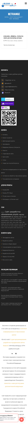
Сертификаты (6, 144)
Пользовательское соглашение (11, 179)
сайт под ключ (6, 225)
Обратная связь (9, 90)
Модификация (16, 225)
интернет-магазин (5, 218)
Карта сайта (6, 157)
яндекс (17, 222)
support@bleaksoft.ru (11, 86)
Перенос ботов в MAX (8, 256)
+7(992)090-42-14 (10, 80)
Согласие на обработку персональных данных (15, 175)
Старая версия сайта (8, 153)
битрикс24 (19, 218)
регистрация (3, 222)
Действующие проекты (9, 141)
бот (22, 216)
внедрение (3, 227)
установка (14, 227)
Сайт (7, 212)
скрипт (11, 222)
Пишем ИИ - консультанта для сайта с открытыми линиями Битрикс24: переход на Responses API (12, 289)
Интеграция (15, 220)
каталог (7, 222)
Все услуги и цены (7, 259)
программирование (5, 220)
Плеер (8, 40)
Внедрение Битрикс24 (8, 250)
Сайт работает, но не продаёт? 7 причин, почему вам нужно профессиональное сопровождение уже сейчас (14, 281)
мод (20, 216)
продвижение (6, 216)
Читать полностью (9, 45)
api (24, 225)
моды (23, 222)
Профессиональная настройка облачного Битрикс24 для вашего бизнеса (12, 274)
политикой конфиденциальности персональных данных (15, 332)
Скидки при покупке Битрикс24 (11, 163)
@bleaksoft (8, 83)
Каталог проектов (7, 137)
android (6, 227)
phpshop (16, 216)
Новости (5, 150)
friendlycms (2, 212)
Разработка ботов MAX (9, 253)
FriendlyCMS (6, 189)
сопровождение (21, 225)
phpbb (15, 214)
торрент (20, 222)
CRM (9, 225)
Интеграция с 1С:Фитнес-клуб (10, 199)
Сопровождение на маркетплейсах (12, 247)
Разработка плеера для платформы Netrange (13, 37)
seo (12, 216)
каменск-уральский (10, 227)
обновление (6, 214)
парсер (21, 214)
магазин (11, 220)
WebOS (25, 216)
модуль (10, 218)
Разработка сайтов (8, 240)
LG (16, 218)
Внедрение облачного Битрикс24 (11, 147)
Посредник (12, 225)
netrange (15, 40)
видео (11, 40)
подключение (19, 227)
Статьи (4, 160)
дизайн (20, 220)
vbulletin (2, 225)
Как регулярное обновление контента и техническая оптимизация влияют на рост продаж (12, 297)
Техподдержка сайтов (8, 237)
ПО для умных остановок (9, 196)
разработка (20, 40)
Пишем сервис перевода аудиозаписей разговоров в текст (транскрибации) (11, 304)
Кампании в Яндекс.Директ (10, 244)
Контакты (5, 134)
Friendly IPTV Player (8, 193)
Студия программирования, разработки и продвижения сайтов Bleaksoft (14, 342)
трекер (14, 222)
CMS (22, 227)
